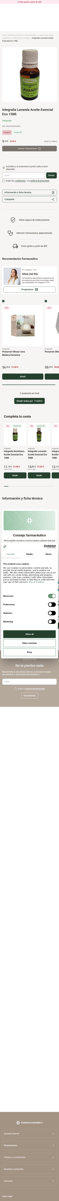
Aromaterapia (30, 35)
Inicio (4, 35)
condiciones (20, 181)
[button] (29, 1145)
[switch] (52, 604)
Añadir (23, 376)
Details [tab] (29, 554)
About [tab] (48, 554)
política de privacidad (39, 181)
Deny (29, 652)
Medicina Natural (15, 35)
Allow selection (29, 643)
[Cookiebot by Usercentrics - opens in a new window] (44, 546)
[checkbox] (3, 181)
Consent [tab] (10, 554)
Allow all (29, 634)
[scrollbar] (28, 384)
